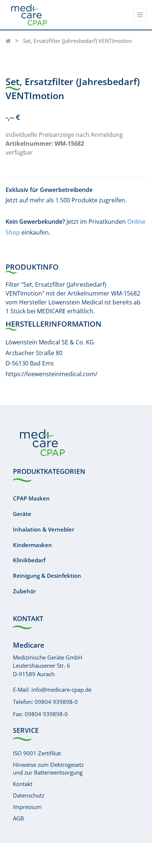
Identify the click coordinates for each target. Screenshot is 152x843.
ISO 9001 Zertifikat (37, 753)
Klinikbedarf (29, 560)
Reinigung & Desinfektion (47, 575)
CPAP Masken (31, 498)
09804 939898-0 (56, 701)
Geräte (22, 513)
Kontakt (22, 784)
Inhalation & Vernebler (43, 529)
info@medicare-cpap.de (61, 689)
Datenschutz (28, 795)
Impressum (27, 806)
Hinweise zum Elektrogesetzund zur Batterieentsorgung (48, 768)
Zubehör (24, 591)
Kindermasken (32, 545)
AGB (18, 818)
